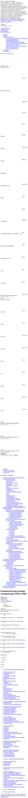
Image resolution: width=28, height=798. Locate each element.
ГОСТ (2, 298)
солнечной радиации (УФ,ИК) (13, 491)
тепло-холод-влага (10, 480)
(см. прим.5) (22, 647)
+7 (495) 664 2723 (5, 28)
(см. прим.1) (20, 617)
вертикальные (9, 563)
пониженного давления (12, 482)
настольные (9, 484)
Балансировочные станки (12, 44)
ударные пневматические (15, 521)
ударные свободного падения (16, 524)
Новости (5, 35)
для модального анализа (15, 515)
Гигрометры (9, 550)
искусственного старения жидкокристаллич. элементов (13, 499)
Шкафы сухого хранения (12, 488)
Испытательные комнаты (12, 502)
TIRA (9, 20)
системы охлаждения (14, 555)
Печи (7, 486)
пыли (7, 494)
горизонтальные (10, 561)
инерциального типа (14, 517)
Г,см (10, 450)
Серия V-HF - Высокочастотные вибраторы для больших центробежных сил (17, 578)
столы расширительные (15, 556)
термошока (9, 489)
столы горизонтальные (14, 557)
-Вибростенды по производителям (14, 543)
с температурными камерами (16, 535)
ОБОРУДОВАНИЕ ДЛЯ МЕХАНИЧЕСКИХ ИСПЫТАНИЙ (15, 41)
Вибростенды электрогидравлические (15, 519)
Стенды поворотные (11, 529)
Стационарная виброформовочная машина (16, 585)
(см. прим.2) (21, 621)
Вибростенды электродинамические (15, 511)
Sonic (2, 20)
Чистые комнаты (10, 497)
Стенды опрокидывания (12, 539)
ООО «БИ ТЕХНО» (14, 547)
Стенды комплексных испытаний (14, 503)
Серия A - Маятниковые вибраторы (18, 569)
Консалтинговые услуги (12, 48)
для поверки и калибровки (15, 516)
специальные (9, 564)
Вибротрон (3, 19)
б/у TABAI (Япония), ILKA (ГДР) (14, 506)
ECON (12, 20)
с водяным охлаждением (15, 513)
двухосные (11, 533)
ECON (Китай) (13, 546)
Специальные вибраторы (15, 581)
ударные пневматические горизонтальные (15, 526)
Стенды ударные (10, 520)
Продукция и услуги (8, 37)
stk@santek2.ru (4, 30)
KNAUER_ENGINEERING (17, 19)
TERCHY (3, 18)
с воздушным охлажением (15, 512)
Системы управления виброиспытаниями (16, 43)
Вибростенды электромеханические (15, 510)
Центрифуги (9, 542)
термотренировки (10, 501)
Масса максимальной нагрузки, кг (9, 295)
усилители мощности (14, 554)
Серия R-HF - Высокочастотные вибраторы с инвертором (17, 572)
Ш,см (10, 422)
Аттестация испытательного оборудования (16, 38)
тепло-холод (9, 481)
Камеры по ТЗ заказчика (12, 504)
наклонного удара (13, 528)
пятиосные (12, 532)
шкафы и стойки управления (16, 552)
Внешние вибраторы (11, 568)
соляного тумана (10, 490)
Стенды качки (9, 538)
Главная (5, 34)
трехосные (11, 534)
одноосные (12, 530)
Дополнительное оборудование (14, 551)
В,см (9, 436)
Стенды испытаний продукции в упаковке (16, 541)
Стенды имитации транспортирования (15, 537)
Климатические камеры (12, 39)
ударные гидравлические (15, 523)
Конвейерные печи (11, 495)
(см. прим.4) (21, 643)
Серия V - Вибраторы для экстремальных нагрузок (15, 575)
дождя (7, 493)
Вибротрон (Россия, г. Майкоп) (16, 548)
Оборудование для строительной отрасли (16, 46)
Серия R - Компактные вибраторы (17, 570)
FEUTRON (12, 18)
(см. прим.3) (22, 639)
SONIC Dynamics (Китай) (15, 544)
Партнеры (5, 49)
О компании (6, 51)
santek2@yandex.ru (5, 29)
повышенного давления (12, 485)
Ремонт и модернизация (12, 47)
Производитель (4, 66)
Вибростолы (9, 566)
